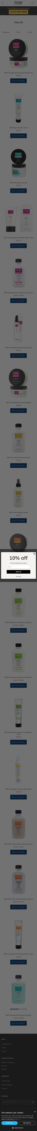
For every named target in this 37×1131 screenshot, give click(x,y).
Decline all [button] (27, 1123)
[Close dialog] (34, 554)
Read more (17, 1119)
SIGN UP (18, 572)
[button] (18, 1128)
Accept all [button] (9, 1123)
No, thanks (18, 576)
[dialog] (18, 1120)
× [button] (35, 1111)
